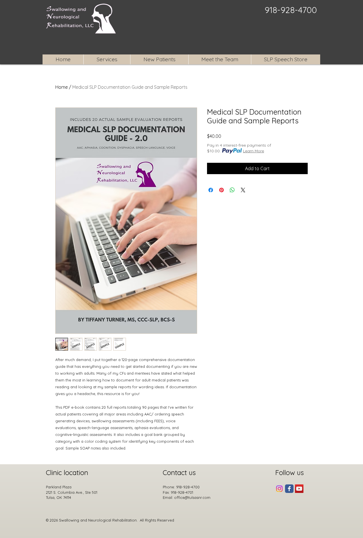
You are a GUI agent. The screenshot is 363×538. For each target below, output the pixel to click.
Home (61, 87)
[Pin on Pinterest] (221, 190)
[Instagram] (279, 488)
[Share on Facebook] (210, 190)
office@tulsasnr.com (192, 497)
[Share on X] (243, 190)
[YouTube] (299, 488)
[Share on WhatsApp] (232, 190)
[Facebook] (289, 488)
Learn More (253, 150)
